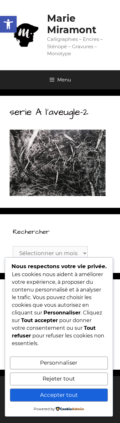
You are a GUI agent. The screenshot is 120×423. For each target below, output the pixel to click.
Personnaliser (58, 362)
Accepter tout (59, 395)
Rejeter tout (59, 378)
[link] (8, 24)
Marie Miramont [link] (71, 24)
